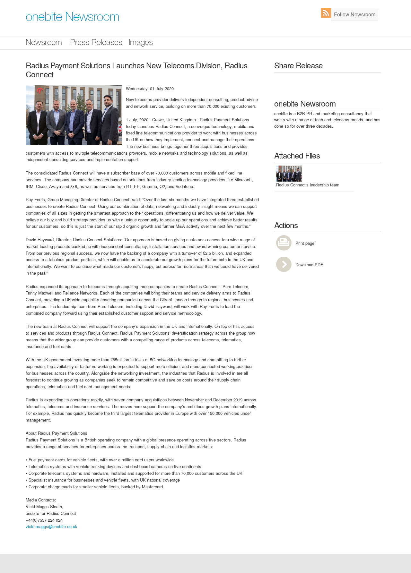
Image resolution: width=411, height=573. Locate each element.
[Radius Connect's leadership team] (74, 114)
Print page (304, 243)
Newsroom (44, 43)
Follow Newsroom (354, 14)
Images (141, 43)
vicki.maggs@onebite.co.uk (51, 526)
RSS (327, 13)
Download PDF (309, 264)
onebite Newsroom (72, 18)
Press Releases (96, 43)
